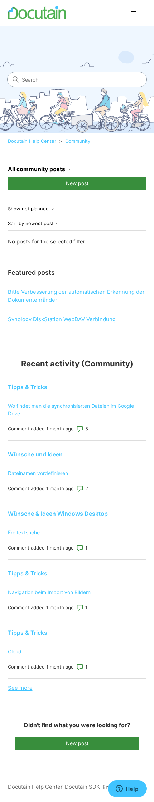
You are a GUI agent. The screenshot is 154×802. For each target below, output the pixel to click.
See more (20, 687)
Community (77, 141)
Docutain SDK (82, 786)
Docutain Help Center (32, 141)
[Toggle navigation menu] (133, 13)
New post (77, 183)
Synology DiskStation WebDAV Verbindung (62, 319)
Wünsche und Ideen (35, 454)
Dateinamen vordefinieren (38, 473)
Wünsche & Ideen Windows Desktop (58, 513)
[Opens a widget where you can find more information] (127, 789)
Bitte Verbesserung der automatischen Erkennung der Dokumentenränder (76, 296)
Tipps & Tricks (27, 387)
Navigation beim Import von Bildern (49, 592)
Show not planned (29, 208)
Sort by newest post (31, 223)
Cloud (14, 651)
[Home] (37, 12)
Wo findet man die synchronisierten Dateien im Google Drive (71, 409)
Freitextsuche (24, 532)
